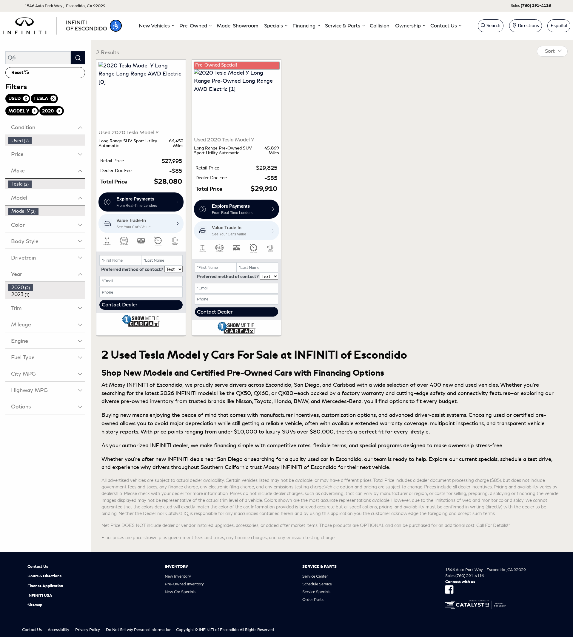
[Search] (78, 57)
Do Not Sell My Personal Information (138, 629)
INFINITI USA (39, 595)
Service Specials (316, 592)
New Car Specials (180, 592)
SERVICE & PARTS (319, 566)
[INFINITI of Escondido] (55, 24)
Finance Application (45, 586)
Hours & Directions (44, 576)
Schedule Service (317, 584)
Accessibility (58, 629)
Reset (17, 72)
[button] (116, 26)
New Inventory (178, 576)
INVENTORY (176, 566)
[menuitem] (46, 140)
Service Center (315, 576)
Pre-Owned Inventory (184, 584)
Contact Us (37, 566)
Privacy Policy (87, 629)
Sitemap (34, 605)
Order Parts (313, 599)
